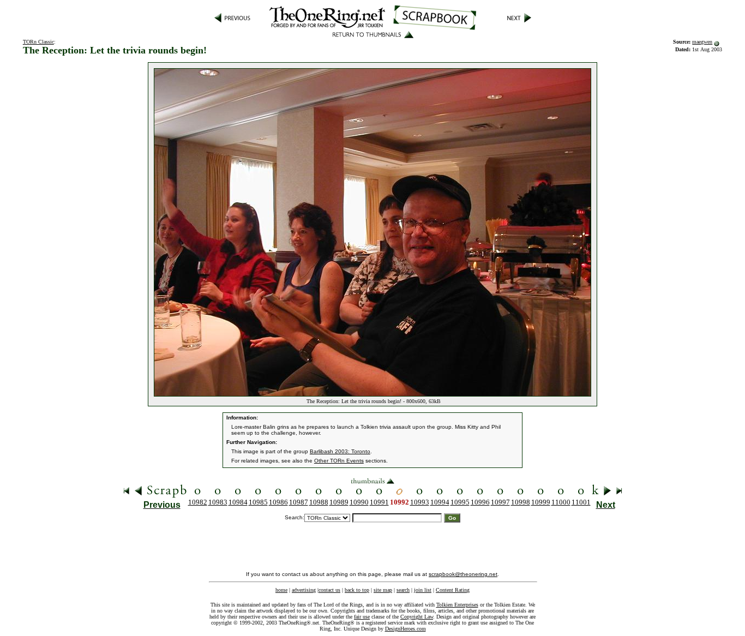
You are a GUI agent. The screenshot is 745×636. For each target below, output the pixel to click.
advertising (304, 590)
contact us (329, 590)
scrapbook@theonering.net (463, 574)
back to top (357, 590)
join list (422, 590)
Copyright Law (416, 617)
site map (383, 590)
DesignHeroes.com (405, 629)
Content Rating (453, 590)
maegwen (702, 42)
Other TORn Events (339, 461)
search (403, 590)
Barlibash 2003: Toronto (340, 451)
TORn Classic (38, 42)
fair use (362, 617)
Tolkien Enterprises (457, 605)
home (281, 590)
